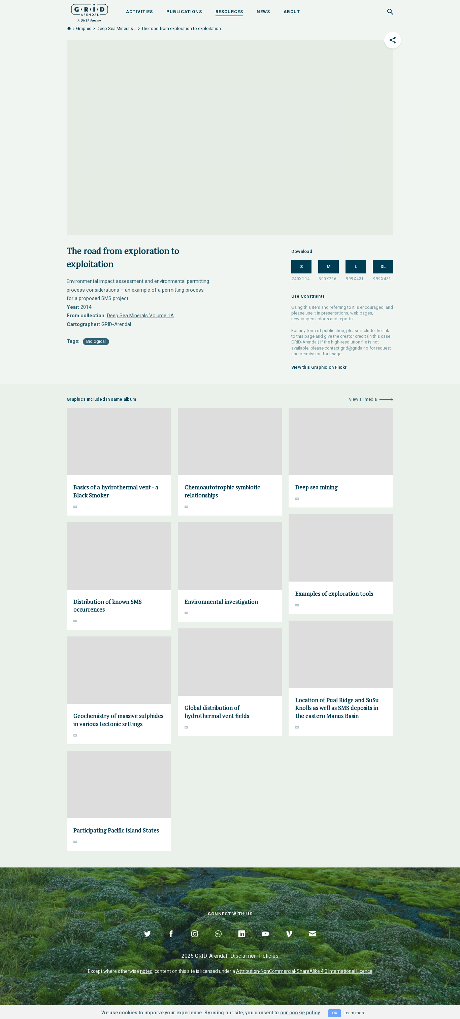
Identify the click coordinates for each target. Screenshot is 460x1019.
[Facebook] (171, 941)
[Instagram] (194, 941)
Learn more (354, 1012)
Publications (184, 11)
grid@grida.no (354, 348)
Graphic (83, 28)
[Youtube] (265, 941)
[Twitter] (147, 941)
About (292, 11)
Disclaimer (243, 956)
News (263, 11)
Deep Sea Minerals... (116, 28)
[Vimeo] (289, 941)
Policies (268, 956)
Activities (139, 11)
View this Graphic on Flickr (319, 367)
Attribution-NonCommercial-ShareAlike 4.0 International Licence (304, 971)
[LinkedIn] (242, 941)
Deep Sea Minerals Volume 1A (140, 316)
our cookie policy (300, 1012)
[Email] (312, 941)
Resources (229, 11)
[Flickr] (218, 941)
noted (146, 971)
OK (334, 1013)
